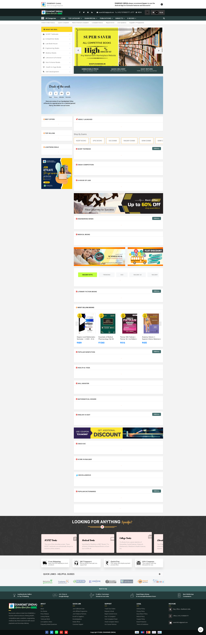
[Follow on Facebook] (79, 12)
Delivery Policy (141, 608)
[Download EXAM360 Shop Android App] (87, 12)
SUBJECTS (119, 18)
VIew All (157, 148)
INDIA (140, 12)
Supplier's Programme (136, 22)
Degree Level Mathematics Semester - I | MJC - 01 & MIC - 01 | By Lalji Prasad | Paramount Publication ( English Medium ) (86, 338)
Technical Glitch (45, 619)
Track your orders (110, 608)
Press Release (45, 614)
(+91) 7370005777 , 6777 (125, 12)
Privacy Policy (141, 611)
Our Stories (44, 611)
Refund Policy (141, 616)
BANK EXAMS (146, 141)
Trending (106, 275)
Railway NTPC (87, 275)
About (42, 608)
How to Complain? (110, 616)
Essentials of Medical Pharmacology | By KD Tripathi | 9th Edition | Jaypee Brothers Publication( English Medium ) (108, 338)
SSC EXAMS (113, 141)
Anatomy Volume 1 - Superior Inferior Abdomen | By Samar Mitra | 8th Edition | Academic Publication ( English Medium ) (151, 338)
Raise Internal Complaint (80, 22)
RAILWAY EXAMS (129, 141)
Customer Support (78, 624)
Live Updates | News (46, 622)
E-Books (130, 18)
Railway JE (138, 275)
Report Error (110, 22)
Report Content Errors (111, 614)
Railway (155, 275)
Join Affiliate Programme (80, 611)
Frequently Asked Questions (49, 624)
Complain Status (97, 22)
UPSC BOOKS (97, 141)
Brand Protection (141, 622)
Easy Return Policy (142, 614)
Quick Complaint (63, 22)
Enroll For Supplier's (78, 616)
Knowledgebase (77, 619)
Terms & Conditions (142, 624)
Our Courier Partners (111, 624)
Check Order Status (48, 22)
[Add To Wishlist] (87, 315)
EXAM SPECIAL (90, 18)
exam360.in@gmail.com (106, 12)
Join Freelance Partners (79, 614)
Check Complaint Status (112, 622)
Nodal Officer (76, 622)
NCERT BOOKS (81, 141)
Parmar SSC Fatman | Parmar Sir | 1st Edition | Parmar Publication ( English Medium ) (129, 338)
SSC (121, 275)
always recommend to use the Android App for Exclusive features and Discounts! (135, 4)
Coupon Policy (141, 619)
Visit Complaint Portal (111, 619)
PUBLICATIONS (105, 18)
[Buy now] (84, 315)
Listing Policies (45, 616)
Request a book (109, 611)
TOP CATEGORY (74, 18)
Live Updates (121, 22)
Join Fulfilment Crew (78, 608)
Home (63, 18)
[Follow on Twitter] (83, 12)
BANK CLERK (162, 141)
